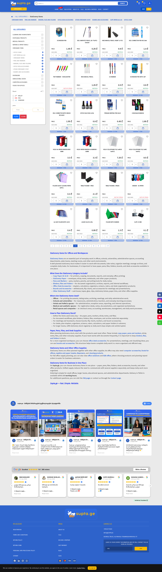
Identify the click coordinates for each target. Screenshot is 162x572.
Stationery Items (18, 48)
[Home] (81, 514)
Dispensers (16, 75)
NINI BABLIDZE (24, 477)
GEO (143, 9)
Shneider (21, 100)
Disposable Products (20, 38)
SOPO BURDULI (108, 477)
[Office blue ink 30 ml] (87, 105)
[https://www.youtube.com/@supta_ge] (159, 317)
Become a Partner (91, 9)
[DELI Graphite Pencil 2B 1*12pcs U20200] (87, 32)
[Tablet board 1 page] (87, 177)
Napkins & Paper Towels (20, 45)
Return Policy (17, 540)
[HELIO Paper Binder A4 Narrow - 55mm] (87, 141)
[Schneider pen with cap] (138, 68)
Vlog (60, 556)
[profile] (150, 3)
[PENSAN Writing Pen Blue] (112, 105)
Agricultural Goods (19, 79)
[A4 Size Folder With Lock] (62, 214)
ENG (148, 9)
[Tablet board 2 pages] (112, 177)
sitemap (15, 556)
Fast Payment (62, 545)
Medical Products (18, 41)
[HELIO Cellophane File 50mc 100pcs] (138, 141)
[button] (23, 9)
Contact (105, 9)
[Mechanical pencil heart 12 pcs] (112, 32)
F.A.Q (82, 9)
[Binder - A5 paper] (138, 177)
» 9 (107, 246)
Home (56, 9)
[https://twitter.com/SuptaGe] (159, 311)
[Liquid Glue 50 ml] (87, 214)
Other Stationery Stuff (26, 69)
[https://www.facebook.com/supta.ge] (159, 294)
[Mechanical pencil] (87, 68)
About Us (76, 9)
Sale (61, 9)
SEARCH (122, 3)
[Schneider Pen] (62, 32)
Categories (17, 9)
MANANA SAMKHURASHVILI (141, 477)
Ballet (20, 96)
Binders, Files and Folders (26, 63)
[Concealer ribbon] (138, 105)
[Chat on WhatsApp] (159, 322)
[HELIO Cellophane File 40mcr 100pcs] (112, 141)
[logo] (20, 3)
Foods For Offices (19, 85)
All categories (21, 17)
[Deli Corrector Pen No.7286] (138, 32)
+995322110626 (108, 529)
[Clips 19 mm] (138, 214)
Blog (99, 9)
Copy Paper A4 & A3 (26, 55)
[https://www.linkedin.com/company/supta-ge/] (159, 305)
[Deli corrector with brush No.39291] (62, 105)
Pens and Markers (26, 61)
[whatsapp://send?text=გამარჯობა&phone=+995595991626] (26, 560)
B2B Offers (67, 9)
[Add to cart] (67, 55)
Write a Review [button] (140, 469)
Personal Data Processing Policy (24, 550)
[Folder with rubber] (112, 214)
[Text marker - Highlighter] (62, 68)
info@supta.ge (108, 533)
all (41, 91)
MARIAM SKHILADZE (54, 477)
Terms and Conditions (20, 535)
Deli (19, 98)
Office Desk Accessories (26, 66)
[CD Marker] (112, 68)
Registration (17, 529)
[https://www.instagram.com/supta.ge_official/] (159, 300)
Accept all (92, 568)
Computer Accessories (20, 82)
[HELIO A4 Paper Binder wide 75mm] (62, 141)
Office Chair (26, 52)
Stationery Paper (26, 58)
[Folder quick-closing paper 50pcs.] (62, 177)
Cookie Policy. (81, 568)
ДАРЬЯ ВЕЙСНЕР (81, 477)
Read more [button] (17, 493)
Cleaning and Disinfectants (22, 34)
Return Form (17, 545)
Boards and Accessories (26, 72)
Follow (148, 403)
